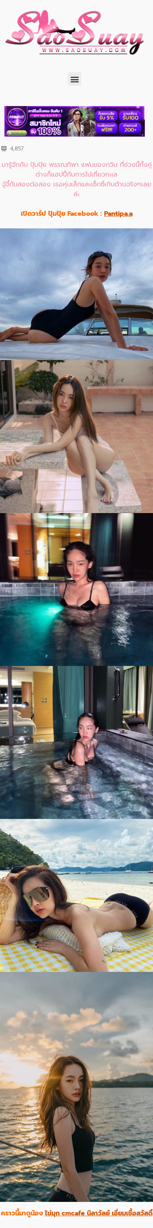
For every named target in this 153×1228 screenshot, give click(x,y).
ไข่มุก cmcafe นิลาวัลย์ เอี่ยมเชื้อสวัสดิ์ (99, 1213)
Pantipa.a (118, 214)
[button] (74, 79)
